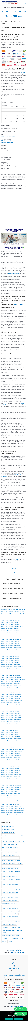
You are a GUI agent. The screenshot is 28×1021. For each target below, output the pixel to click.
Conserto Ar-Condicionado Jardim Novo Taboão (11, 806)
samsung (4, 941)
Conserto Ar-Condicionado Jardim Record (10, 664)
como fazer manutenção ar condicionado (13, 841)
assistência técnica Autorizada (8, 186)
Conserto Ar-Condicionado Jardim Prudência (11, 681)
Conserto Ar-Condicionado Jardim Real (9, 670)
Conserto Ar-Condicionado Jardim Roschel (10, 616)
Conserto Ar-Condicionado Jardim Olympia (10, 800)
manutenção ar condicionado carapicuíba (11, 871)
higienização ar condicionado (10, 844)
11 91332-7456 (12, 952)
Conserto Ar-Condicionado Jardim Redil (10, 658)
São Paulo (23, 72)
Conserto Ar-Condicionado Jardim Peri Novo (11, 738)
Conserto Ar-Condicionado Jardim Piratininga (11, 715)
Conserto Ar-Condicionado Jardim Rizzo (10, 630)
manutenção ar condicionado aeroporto (10, 855)
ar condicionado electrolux (8, 832)
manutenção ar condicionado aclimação (10, 852)
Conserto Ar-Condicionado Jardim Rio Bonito (11, 639)
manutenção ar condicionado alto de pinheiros (12, 863)
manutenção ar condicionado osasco (10, 903)
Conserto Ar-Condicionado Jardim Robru (10, 628)
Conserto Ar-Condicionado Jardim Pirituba (10, 713)
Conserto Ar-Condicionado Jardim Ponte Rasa (11, 709)
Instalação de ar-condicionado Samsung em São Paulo (13, 609)
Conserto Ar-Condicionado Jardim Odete (10, 804)
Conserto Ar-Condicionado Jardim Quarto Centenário (13, 679)
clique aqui (16, 559)
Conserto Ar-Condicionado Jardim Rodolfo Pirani (11, 626)
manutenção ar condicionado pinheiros (10, 911)
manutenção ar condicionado (8, 850)
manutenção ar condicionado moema (10, 897)
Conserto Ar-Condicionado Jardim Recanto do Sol (12, 668)
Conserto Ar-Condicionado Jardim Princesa (10, 687)
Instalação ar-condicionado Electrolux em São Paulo (12, 611)
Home (14, 962)
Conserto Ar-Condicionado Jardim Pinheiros (10, 723)
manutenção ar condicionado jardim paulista (11, 887)
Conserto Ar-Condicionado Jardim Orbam (10, 795)
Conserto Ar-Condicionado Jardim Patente (10, 764)
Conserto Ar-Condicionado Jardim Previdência (11, 692)
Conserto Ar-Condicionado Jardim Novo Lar (10, 816)
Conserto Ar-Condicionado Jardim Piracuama (11, 719)
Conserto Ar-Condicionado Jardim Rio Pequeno (11, 635)
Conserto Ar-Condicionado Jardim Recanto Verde (12, 666)
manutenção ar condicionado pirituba (10, 916)
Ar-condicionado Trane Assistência (13, 588)
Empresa (14, 963)
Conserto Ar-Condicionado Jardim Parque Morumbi (12, 766)
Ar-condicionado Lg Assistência (12, 583)
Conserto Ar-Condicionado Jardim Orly (9, 791)
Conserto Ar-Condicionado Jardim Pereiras (10, 742)
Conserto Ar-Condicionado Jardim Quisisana (11, 677)
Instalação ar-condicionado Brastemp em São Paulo (12, 613)
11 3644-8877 (20, 11)
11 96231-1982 (18, 304)
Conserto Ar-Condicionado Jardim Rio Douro (11, 637)
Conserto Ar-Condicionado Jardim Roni (9, 622)
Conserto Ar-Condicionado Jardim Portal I (10, 704)
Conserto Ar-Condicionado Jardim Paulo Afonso (11, 755)
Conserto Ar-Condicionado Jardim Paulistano (11, 757)
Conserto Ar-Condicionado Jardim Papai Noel (11, 778)
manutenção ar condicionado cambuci (10, 868)
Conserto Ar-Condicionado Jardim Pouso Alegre (11, 700)
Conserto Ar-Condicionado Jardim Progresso (11, 685)
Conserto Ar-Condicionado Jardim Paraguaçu (11, 774)
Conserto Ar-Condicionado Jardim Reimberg (11, 651)
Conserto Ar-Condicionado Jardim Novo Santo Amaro (13, 808)
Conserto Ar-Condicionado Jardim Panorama (11, 785)
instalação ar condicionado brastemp (10, 847)
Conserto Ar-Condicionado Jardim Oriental (10, 793)
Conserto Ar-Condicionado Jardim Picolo (10, 725)
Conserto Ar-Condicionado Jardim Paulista (10, 759)
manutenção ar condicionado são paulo (12, 931)
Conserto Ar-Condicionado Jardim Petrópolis (11, 728)
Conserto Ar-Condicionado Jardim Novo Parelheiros (12, 810)
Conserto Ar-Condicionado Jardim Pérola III (10, 730)
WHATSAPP (14, 16)
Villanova (10, 941)
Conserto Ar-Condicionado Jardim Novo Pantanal (12, 812)
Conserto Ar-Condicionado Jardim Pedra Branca (11, 751)
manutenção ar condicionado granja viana (11, 881)
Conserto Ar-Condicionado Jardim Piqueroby (11, 721)
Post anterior (14, 568)
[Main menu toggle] (25, 3)
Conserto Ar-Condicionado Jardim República (11, 647)
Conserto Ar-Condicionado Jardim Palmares (11, 787)
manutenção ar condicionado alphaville (10, 858)
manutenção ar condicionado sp (9, 924)
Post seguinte (14, 572)
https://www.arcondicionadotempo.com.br (10, 136)
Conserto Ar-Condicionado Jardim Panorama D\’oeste (13, 783)
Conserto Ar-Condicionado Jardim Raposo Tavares (12, 673)
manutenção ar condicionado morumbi (10, 900)
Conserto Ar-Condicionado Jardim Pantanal (10, 781)
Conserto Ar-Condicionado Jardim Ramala (10, 675)
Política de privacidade (14, 968)
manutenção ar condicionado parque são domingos (13, 905)
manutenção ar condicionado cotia (9, 876)
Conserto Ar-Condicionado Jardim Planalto (10, 711)
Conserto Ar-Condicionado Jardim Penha (10, 747)
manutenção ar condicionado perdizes (10, 908)
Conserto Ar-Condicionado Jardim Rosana (10, 618)
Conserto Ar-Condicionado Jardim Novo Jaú (11, 819)
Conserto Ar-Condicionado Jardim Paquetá (10, 776)
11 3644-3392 (7, 11)
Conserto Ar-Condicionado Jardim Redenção (11, 660)
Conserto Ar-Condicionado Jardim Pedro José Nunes (12, 749)
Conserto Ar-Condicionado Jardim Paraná (10, 770)
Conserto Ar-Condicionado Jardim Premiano (11, 696)
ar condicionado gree (18, 835)
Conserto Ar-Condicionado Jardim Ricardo (10, 643)
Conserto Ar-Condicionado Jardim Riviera (10, 632)
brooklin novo (21, 838)
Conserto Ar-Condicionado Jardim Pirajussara (11, 717)
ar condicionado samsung (8, 838)
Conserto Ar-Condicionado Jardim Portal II (10, 702)
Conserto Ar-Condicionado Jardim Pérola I (10, 734)
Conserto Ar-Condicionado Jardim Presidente (11, 694)
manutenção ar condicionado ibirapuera (10, 884)
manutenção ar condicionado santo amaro (11, 921)
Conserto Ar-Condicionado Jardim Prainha (10, 698)
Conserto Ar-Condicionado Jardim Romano (10, 624)
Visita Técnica (14, 966)
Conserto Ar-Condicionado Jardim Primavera (11, 690)
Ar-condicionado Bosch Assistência (13, 598)
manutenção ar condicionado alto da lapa (11, 860)
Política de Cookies (19, 1018)
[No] (26, 1016)
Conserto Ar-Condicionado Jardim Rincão (10, 641)
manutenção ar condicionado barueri (10, 865)
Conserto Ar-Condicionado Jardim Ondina (10, 797)
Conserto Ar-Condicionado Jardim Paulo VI (10, 753)
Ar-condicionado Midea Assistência (13, 593)
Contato (14, 965)
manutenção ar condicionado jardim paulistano (12, 889)
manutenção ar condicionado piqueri (10, 913)
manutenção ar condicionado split (11, 927)
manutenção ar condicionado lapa (9, 895)
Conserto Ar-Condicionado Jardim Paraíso (10, 772)
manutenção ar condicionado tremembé (10, 935)
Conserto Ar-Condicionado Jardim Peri (9, 740)
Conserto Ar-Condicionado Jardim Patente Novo (11, 761)
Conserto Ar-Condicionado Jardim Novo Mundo (11, 814)
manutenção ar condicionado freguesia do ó (11, 879)
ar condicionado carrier (8, 829)
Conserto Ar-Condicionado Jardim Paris (10, 768)
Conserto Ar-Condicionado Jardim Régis (10, 654)
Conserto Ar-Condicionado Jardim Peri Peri (10, 736)
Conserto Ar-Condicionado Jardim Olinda (10, 802)
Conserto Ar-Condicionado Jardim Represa (10, 649)
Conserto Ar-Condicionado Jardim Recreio (10, 662)
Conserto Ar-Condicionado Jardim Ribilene (10, 645)
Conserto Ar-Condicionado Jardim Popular (10, 706)
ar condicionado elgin (7, 835)
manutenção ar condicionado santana (10, 919)
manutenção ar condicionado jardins (10, 892)
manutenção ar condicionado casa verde (10, 873)
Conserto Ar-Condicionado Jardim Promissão (11, 683)
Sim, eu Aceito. (9, 1018)
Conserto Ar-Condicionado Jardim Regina (10, 656)
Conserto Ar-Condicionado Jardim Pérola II (10, 732)
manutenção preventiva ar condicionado (13, 938)
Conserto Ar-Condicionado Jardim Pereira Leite (11, 744)
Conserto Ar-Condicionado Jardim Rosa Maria (11, 620)
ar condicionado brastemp (8, 826)
